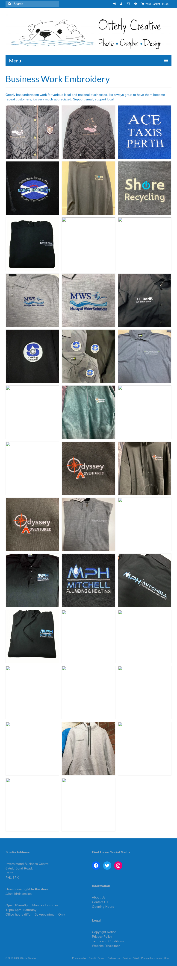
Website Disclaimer (106, 946)
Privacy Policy (102, 936)
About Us (98, 897)
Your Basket (157, 4)
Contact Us (100, 902)
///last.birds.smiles (19, 894)
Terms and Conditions (108, 941)
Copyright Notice (104, 932)
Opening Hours (103, 906)
